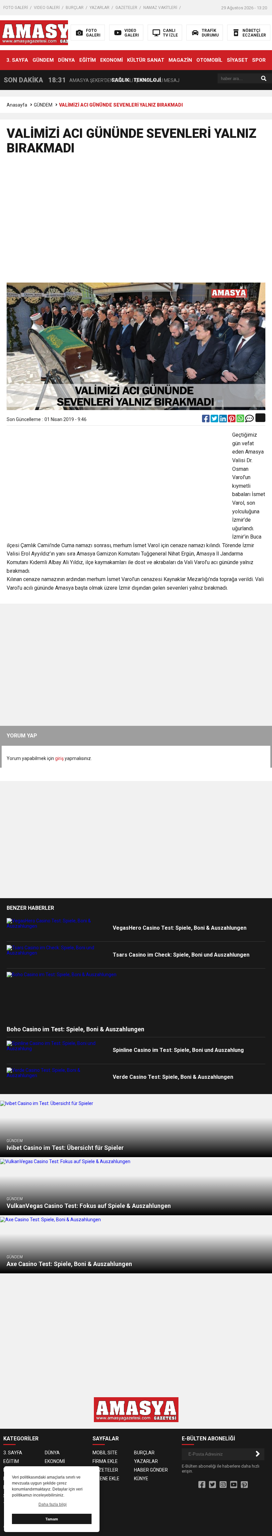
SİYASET (237, 60)
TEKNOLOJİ (147, 80)
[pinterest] (232, 420)
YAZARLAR (99, 7)
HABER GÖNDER (151, 1470)
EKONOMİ (111, 60)
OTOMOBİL (209, 60)
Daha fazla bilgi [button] (52, 1504)
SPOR (259, 60)
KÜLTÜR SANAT (145, 60)
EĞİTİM (87, 60)
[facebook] (206, 420)
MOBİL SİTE (105, 1452)
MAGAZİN (180, 60)
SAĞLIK (120, 80)
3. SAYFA (17, 60)
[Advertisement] (136, 222)
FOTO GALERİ (15, 7)
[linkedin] (223, 420)
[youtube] (233, 1485)
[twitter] (215, 420)
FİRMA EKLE (105, 1461)
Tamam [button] (51, 1519)
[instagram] (223, 1485)
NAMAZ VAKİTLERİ (160, 7)
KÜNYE (141, 1478)
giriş (59, 758)
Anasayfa (17, 105)
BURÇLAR (75, 7)
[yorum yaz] (249, 420)
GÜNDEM (43, 60)
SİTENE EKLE (106, 1478)
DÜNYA (66, 60)
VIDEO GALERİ (47, 7)
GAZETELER (126, 7)
